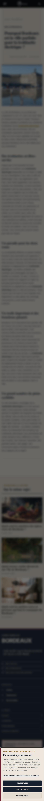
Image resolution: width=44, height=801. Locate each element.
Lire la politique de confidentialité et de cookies (21, 775)
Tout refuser (22, 783)
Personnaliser (22, 796)
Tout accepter (22, 789)
